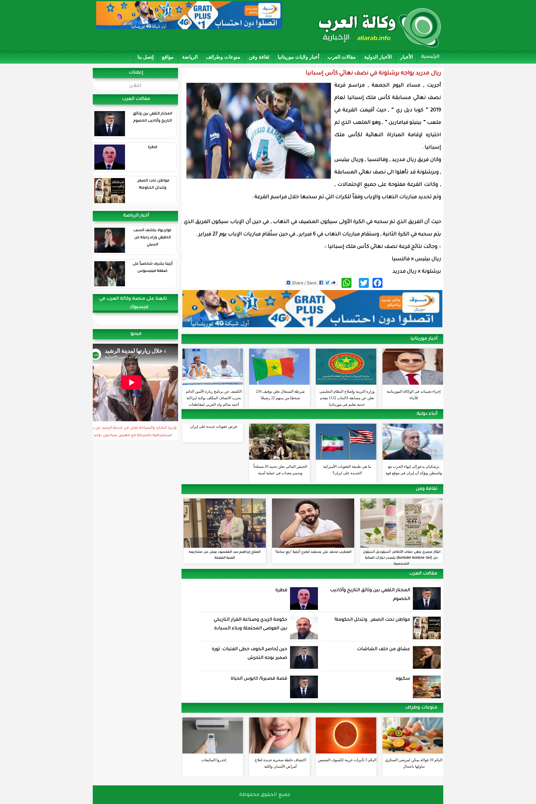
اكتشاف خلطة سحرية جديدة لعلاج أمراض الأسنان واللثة (280, 763)
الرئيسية (430, 57)
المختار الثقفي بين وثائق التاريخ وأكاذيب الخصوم (152, 117)
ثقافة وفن (259, 57)
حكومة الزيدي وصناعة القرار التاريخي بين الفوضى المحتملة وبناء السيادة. (250, 624)
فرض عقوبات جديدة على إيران (213, 426)
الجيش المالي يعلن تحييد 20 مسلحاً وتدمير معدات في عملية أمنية (280, 469)
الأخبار (406, 57)
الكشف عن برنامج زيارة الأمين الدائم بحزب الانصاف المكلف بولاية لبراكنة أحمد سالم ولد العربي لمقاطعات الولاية (214, 396)
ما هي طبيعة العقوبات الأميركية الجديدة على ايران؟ (347, 469)
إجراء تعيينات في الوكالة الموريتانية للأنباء (413, 394)
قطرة (152, 147)
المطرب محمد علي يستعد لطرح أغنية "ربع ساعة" (313, 552)
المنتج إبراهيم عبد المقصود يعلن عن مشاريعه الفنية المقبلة (225, 555)
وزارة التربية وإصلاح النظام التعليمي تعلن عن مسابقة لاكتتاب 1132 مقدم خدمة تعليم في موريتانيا (347, 396)
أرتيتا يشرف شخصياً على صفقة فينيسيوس (152, 267)
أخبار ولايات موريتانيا (298, 57)
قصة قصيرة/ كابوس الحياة (259, 679)
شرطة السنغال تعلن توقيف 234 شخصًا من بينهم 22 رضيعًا (280, 394)
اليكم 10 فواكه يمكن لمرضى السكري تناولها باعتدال (413, 763)
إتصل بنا (145, 57)
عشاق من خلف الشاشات (383, 649)
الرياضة (190, 57)
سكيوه (403, 679)
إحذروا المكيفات (213, 760)
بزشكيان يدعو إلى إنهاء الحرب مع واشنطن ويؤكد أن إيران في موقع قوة (414, 469)
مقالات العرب (342, 57)
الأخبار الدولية (378, 57)
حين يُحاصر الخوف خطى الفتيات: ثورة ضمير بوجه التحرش (249, 654)
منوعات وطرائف (223, 57)
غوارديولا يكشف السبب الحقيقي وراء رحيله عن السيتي (152, 238)
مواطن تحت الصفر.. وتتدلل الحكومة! (152, 184)
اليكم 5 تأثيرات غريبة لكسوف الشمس (347, 760)
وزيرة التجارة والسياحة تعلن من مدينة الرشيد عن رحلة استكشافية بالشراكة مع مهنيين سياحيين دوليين (131, 432)
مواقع (168, 57)
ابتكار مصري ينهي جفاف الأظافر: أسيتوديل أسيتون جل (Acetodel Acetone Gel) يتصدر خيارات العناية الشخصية (401, 558)
